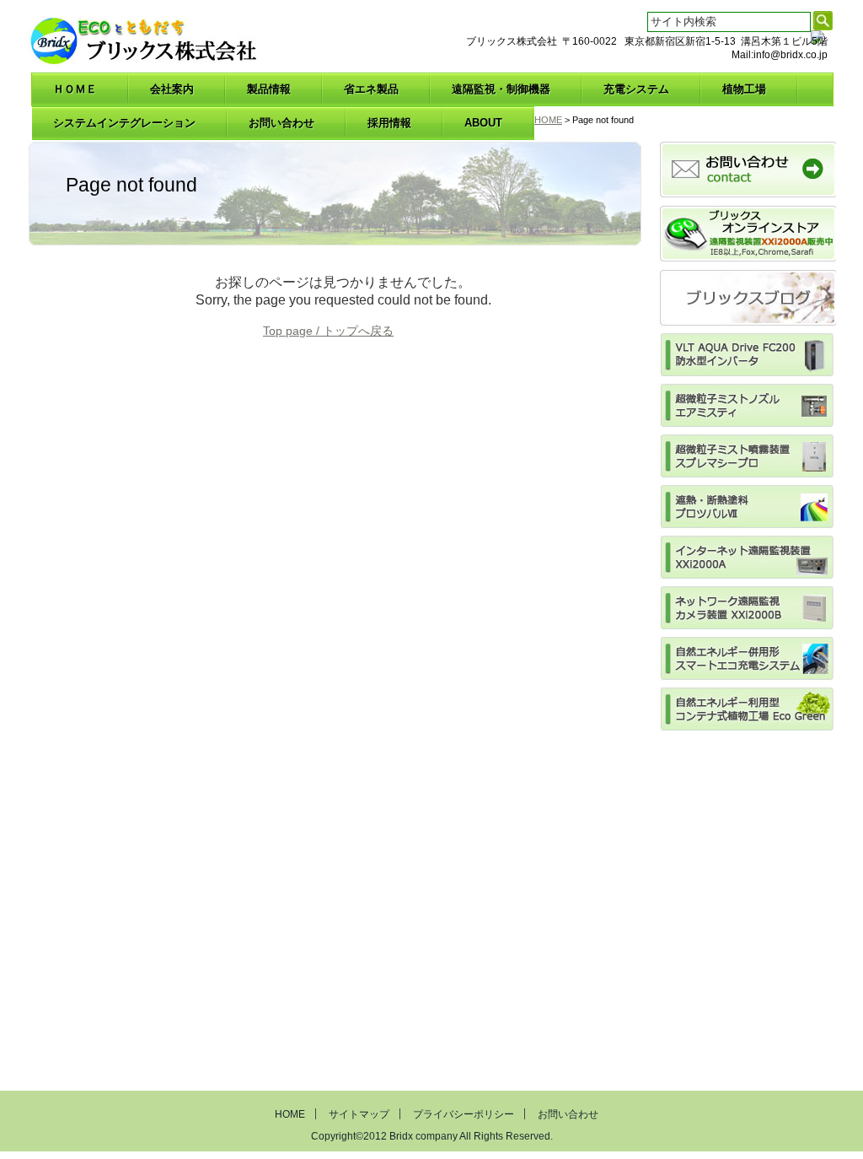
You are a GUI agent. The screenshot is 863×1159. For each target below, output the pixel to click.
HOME (548, 120)
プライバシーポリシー (463, 1113)
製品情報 (269, 89)
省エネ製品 (371, 89)
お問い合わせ (281, 122)
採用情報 (389, 122)
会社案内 (172, 89)
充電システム (636, 89)
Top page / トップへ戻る (328, 330)
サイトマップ (359, 1113)
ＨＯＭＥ (75, 89)
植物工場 (744, 89)
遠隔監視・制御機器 (501, 89)
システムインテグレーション (124, 122)
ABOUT (483, 122)
